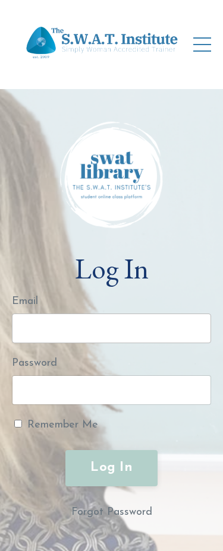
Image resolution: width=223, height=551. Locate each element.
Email (25, 301)
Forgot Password (111, 512)
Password (34, 363)
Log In (111, 467)
